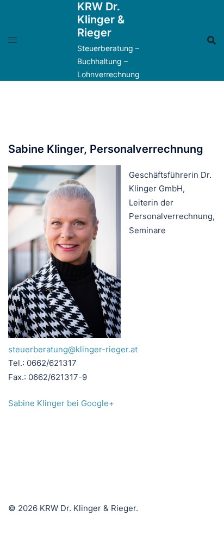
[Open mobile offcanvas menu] (12, 40)
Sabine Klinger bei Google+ (61, 403)
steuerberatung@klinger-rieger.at (73, 349)
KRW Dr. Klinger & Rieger (101, 19)
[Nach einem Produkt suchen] (211, 40)
